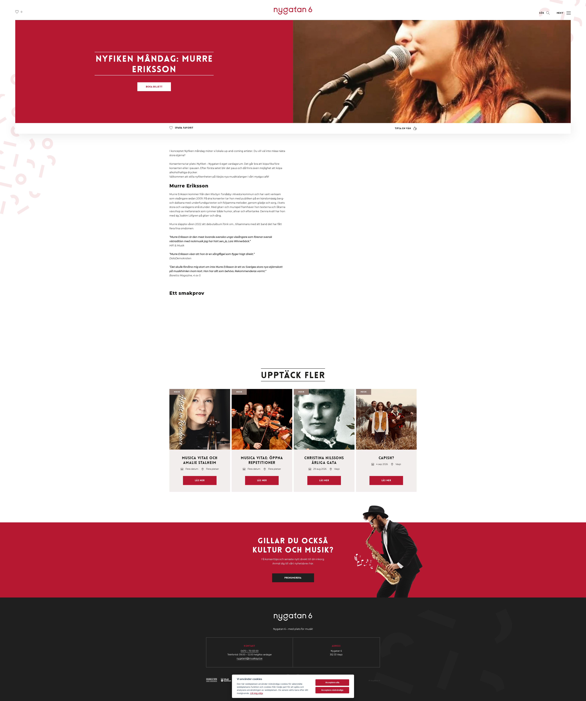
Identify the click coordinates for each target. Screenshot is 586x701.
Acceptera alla (332, 682)
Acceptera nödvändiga (332, 690)
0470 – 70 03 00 (250, 651)
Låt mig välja (256, 693)
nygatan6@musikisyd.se (249, 658)
